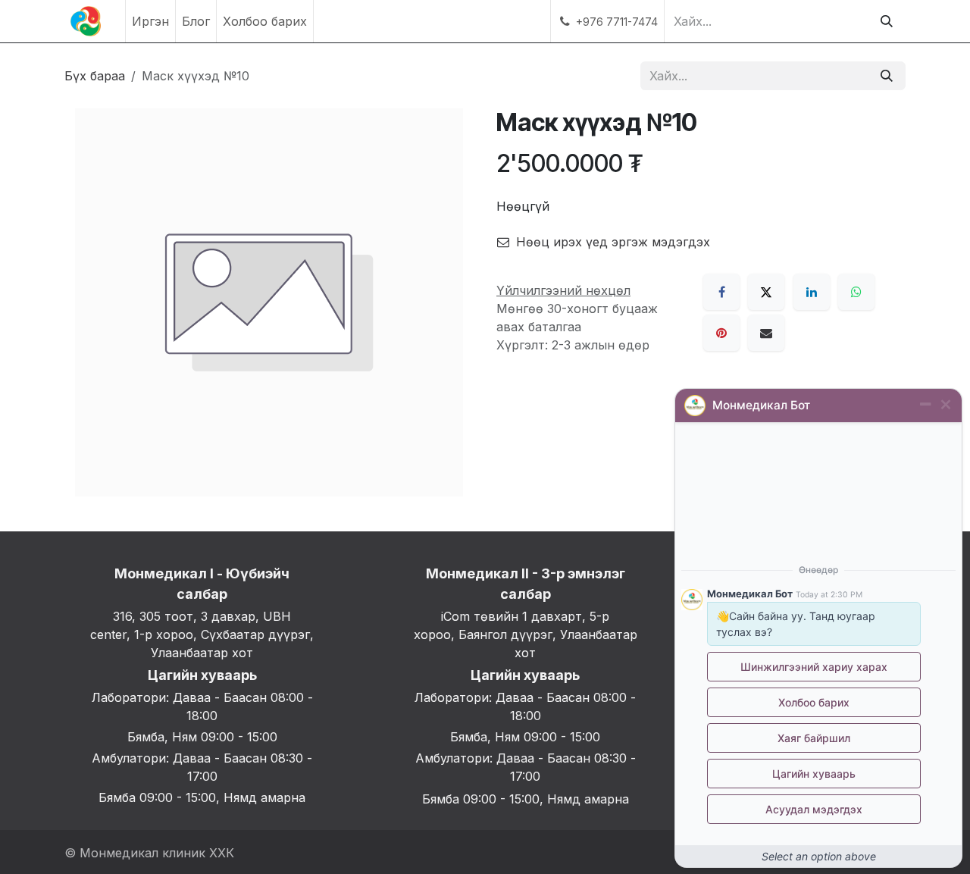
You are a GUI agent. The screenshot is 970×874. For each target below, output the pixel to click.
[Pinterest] (721, 333)
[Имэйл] (766, 333)
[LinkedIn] (811, 292)
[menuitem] (150, 21)
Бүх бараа (94, 75)
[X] (766, 292)
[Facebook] (721, 292)
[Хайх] (887, 21)
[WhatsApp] (856, 292)
